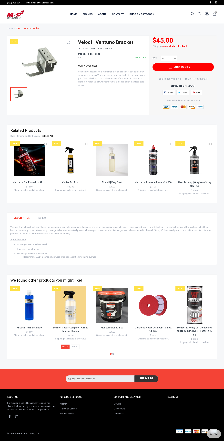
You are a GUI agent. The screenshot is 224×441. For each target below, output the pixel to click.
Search (63, 404)
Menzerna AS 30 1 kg (112, 327)
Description (22, 217)
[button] (111, 354)
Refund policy (66, 413)
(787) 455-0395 (14, 3)
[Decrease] (163, 58)
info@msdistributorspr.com (40, 3)
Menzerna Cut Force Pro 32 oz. (29, 182)
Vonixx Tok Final (70, 182)
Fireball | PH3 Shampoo (29, 327)
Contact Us (119, 413)
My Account (119, 408)
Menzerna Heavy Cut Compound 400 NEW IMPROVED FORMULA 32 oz (194, 331)
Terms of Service (68, 408)
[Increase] (175, 58)
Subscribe (146, 378)
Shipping (157, 46)
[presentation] (17, 170)
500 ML (75, 347)
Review (41, 217)
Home (10, 28)
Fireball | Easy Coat (112, 182)
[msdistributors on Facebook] (210, 2)
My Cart (117, 404)
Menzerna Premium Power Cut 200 (153, 182)
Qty (155, 58)
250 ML (65, 347)
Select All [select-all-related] (47, 136)
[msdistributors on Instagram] (216, 2)
